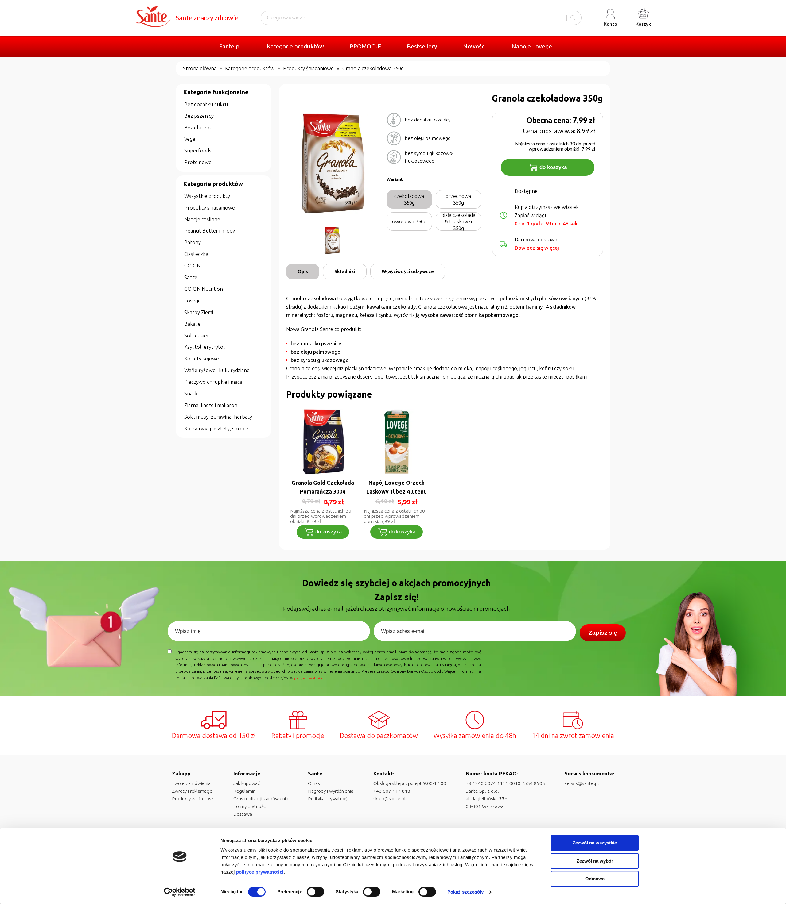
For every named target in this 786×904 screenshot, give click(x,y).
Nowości (474, 46)
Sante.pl (230, 46)
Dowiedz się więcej (537, 248)
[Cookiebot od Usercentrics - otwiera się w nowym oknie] (180, 892)
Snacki (191, 393)
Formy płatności (250, 806)
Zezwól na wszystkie (595, 842)
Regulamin (244, 791)
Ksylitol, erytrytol (204, 347)
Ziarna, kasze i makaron (210, 405)
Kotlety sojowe (201, 358)
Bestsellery (422, 46)
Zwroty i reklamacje (192, 791)
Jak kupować (246, 783)
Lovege (192, 300)
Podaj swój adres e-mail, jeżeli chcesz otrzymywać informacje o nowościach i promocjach (396, 608)
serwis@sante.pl (582, 783)
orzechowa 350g (458, 199)
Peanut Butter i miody (209, 230)
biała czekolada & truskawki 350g (458, 221)
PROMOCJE (365, 46)
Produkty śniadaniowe (308, 68)
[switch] (315, 892)
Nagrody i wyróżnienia (330, 791)
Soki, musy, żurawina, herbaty (218, 417)
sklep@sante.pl (389, 798)
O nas (314, 783)
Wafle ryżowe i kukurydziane (217, 370)
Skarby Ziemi (198, 312)
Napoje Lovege (532, 46)
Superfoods (198, 150)
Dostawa (242, 814)
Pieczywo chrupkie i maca (213, 382)
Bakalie (192, 324)
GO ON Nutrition (203, 289)
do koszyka (553, 167)
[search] (572, 17)
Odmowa (595, 878)
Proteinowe (198, 162)
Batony (192, 242)
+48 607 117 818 (391, 791)
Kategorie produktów (295, 46)
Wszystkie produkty (207, 196)
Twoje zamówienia (191, 783)
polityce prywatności (260, 872)
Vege (189, 139)
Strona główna (199, 68)
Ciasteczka (196, 254)
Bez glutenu (198, 127)
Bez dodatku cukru (206, 104)
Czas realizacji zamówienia (260, 798)
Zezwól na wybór (595, 861)
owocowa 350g (409, 221)
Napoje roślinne (202, 219)
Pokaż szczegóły (465, 891)
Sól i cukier (196, 335)
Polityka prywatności (329, 798)
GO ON (192, 265)
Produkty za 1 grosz (193, 798)
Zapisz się (603, 632)
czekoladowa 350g (409, 199)
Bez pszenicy (199, 116)
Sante (190, 277)
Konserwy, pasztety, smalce (216, 428)
